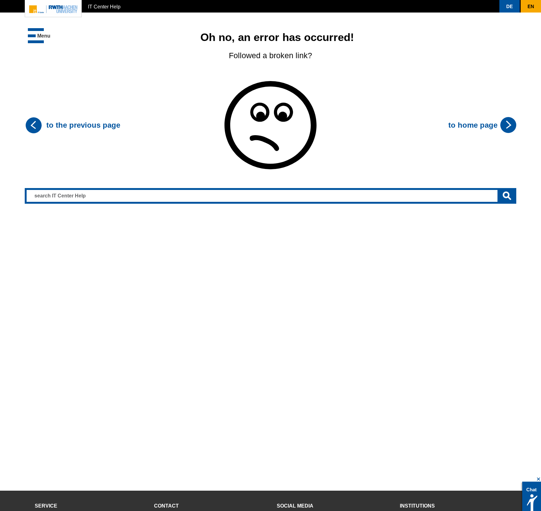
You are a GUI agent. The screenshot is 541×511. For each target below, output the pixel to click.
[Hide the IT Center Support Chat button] (538, 479)
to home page (472, 125)
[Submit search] (506, 196)
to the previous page (83, 125)
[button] (39, 35)
